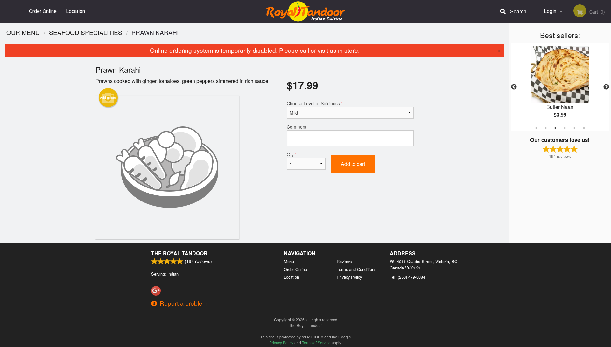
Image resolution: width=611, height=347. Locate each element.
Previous (514, 87)
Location (75, 11)
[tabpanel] (560, 87)
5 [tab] (574, 128)
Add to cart (353, 163)
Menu (289, 261)
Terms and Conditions (356, 269)
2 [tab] (546, 128)
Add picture (108, 97)
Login (550, 11)
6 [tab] (584, 128)
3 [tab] (555, 128)
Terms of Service (316, 342)
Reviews (344, 261)
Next (606, 87)
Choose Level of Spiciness (315, 103)
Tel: (407, 277)
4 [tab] (565, 128)
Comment (296, 127)
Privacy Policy (349, 277)
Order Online (43, 11)
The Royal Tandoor (179, 253)
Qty (292, 154)
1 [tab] (536, 128)
